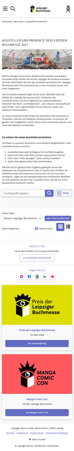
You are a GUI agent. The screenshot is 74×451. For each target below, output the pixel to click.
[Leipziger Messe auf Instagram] (22, 277)
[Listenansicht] (68, 226)
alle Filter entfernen (58, 218)
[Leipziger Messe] (68, 9)
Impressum (22, 432)
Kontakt (10, 432)
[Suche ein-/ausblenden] (13, 9)
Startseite (7, 21)
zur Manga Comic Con (37, 412)
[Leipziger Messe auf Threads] (37, 277)
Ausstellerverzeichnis (36, 21)
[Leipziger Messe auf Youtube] (53, 277)
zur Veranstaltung (37, 343)
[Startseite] (40, 8)
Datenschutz (36, 432)
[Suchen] (49, 193)
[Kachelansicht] (60, 226)
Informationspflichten (57, 432)
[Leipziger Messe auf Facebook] (29, 277)
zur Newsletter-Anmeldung (37, 257)
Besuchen (19, 21)
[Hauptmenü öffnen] (5, 9)
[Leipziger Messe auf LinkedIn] (45, 277)
